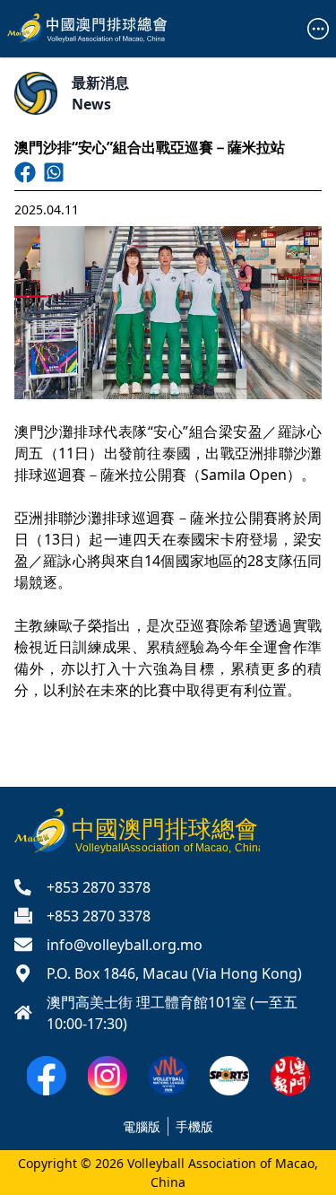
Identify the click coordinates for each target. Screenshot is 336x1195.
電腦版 (141, 1126)
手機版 (194, 1126)
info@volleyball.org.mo (124, 945)
